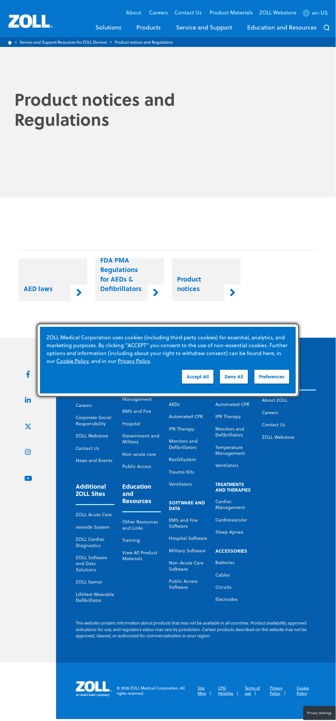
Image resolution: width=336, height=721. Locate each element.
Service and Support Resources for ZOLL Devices (63, 42)
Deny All (234, 376)
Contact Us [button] (188, 12)
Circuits (223, 587)
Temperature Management (230, 450)
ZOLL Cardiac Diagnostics (90, 542)
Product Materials (231, 12)
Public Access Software (183, 584)
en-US (320, 12)
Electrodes (226, 599)
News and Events (94, 460)
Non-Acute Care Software (186, 566)
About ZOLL (274, 400)
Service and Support (204, 27)
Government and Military (140, 439)
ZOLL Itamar (89, 582)
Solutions (108, 27)
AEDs (174, 404)
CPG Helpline (225, 690)
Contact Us (87, 448)
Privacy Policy (276, 690)
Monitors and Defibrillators (183, 444)
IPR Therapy (181, 429)
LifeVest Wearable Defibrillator (95, 597)
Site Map (202, 690)
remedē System (92, 527)
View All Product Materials (139, 555)
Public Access (136, 466)
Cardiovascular (231, 520)
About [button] (134, 12)
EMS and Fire (136, 411)
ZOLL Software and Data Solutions (91, 563)
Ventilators (180, 484)
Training (131, 540)
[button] (316, 14)
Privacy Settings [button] (319, 712)
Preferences (272, 376)
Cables (222, 575)
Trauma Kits (181, 472)
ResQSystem (182, 459)
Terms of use (252, 690)
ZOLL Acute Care (94, 514)
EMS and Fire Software (183, 523)
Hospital (131, 423)
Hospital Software (188, 538)
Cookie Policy (303, 690)
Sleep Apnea (229, 532)
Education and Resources (282, 27)
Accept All (198, 376)
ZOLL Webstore (277, 12)
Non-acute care (139, 454)
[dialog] (168, 360)
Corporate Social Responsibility (93, 420)
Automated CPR (186, 416)
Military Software (187, 550)
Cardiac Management (230, 504)
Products (148, 27)
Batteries (224, 562)
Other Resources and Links (140, 525)
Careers (158, 12)
